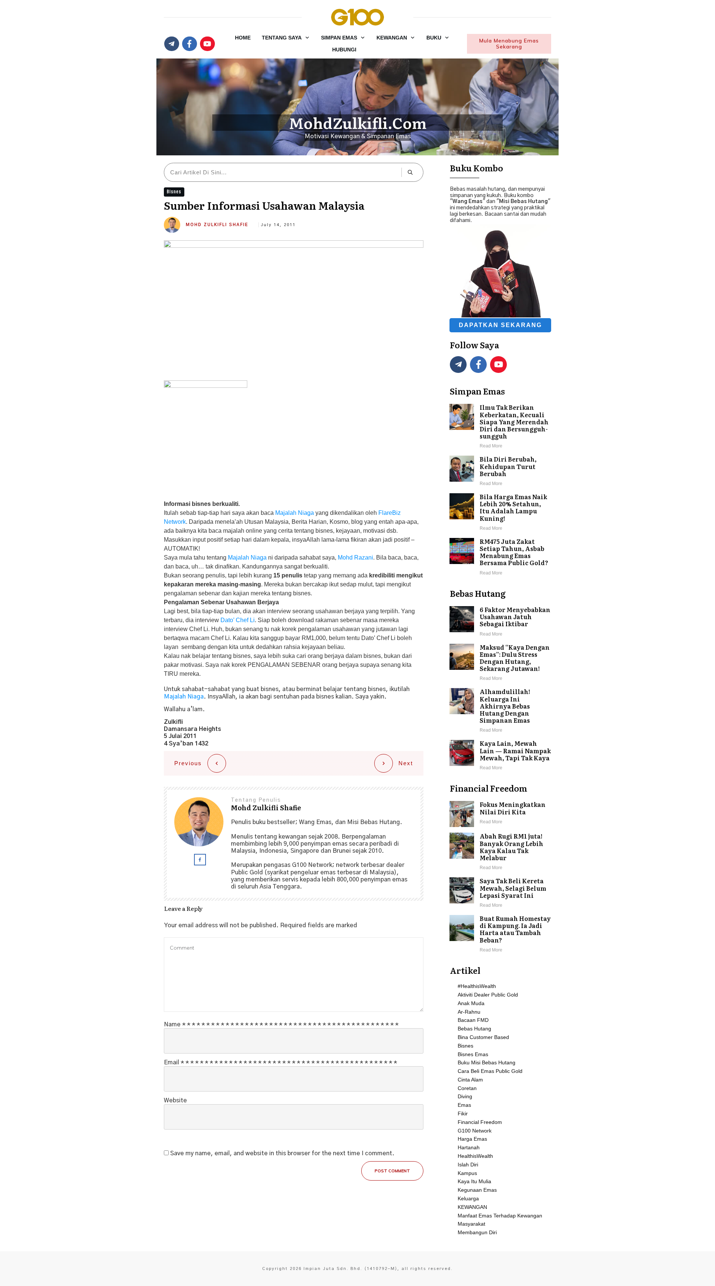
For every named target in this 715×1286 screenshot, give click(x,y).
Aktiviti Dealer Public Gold (488, 995)
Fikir (463, 1113)
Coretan (467, 1088)
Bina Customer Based (483, 1037)
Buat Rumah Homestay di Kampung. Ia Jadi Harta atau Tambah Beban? (500, 934)
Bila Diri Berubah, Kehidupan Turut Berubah (500, 472)
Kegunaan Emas (477, 1190)
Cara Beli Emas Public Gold (490, 1071)
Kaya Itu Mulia (474, 1181)
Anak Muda (471, 1003)
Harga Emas (472, 1139)
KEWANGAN (472, 1207)
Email (280, 1062)
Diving (465, 1096)
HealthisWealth (475, 1156)
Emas (464, 1105)
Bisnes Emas (473, 1054)
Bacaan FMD (473, 1020)
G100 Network (475, 1131)
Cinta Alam (470, 1080)
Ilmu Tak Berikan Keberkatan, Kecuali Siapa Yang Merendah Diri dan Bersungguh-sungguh (500, 427)
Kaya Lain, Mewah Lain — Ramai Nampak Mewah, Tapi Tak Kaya (500, 756)
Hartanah (469, 1147)
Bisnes (174, 191)
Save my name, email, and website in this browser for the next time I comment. (282, 1153)
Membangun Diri (477, 1232)
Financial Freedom (480, 1122)
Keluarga (468, 1198)
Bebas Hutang (474, 1029)
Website (175, 1100)
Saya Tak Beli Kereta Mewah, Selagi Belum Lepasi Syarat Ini (500, 893)
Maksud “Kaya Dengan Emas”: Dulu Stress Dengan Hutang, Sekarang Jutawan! (500, 663)
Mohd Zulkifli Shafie (217, 225)
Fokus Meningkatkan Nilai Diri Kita (500, 814)
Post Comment (392, 1170)
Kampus (467, 1173)
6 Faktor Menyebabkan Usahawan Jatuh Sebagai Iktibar (500, 622)
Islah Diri (468, 1165)
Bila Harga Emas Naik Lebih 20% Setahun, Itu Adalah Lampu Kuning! (500, 512)
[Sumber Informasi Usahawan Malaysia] (293, 307)
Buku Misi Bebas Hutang (486, 1062)
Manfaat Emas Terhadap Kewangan (500, 1216)
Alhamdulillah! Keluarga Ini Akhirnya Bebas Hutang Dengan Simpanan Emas (500, 711)
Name (281, 1024)
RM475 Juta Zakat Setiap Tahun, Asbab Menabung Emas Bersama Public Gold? (500, 557)
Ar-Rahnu (469, 1012)
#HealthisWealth (477, 986)
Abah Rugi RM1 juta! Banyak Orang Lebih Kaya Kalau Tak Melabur (500, 852)
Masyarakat (471, 1224)
